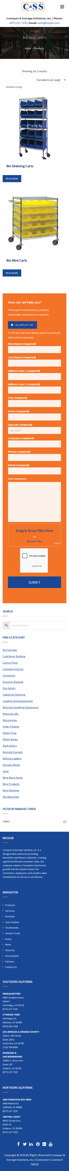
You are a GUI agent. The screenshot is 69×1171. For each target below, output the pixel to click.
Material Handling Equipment (21, 707)
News (8, 944)
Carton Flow (10, 662)
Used (5, 771)
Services (10, 910)
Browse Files (34, 541)
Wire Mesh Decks (13, 777)
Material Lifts (11, 714)
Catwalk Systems (13, 669)
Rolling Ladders (12, 758)
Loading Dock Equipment (18, 701)
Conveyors (9, 675)
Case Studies (12, 922)
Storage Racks (11, 765)
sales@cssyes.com (49, 23)
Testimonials (12, 927)
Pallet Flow (9, 733)
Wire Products (11, 784)
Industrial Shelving (14, 694)
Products (10, 905)
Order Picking (11, 726)
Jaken (6, 821)
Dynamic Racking (13, 682)
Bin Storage (10, 650)
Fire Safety (9, 688)
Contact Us (11, 967)
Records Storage (13, 752)
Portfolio (10, 916)
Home (8, 939)
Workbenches (11, 797)
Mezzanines (10, 720)
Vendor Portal (12, 933)
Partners (9, 961)
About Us (10, 950)
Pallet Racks (10, 739)
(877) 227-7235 (18, 23)
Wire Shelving (11, 790)
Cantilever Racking (14, 656)
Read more (12, 178)
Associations (12, 955)
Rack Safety (10, 745)
